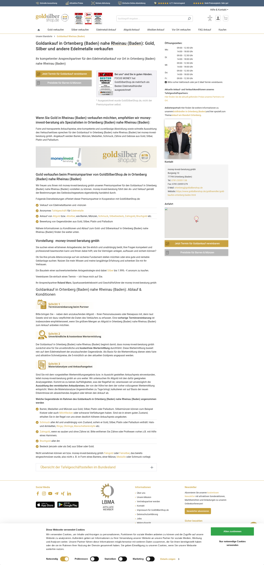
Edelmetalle (77, 210)
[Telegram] (57, 493)
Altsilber (70, 216)
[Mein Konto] (218, 18)
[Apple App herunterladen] (45, 504)
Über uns (141, 493)
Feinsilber (124, 453)
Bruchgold (141, 216)
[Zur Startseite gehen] (52, 18)
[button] (196, 219)
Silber (110, 270)
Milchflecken (66, 412)
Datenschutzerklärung (147, 514)
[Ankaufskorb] (225, 18)
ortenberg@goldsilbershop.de (188, 187)
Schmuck (103, 216)
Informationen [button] (143, 487)
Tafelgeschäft (59, 210)
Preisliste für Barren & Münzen (64, 82)
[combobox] (151, 19)
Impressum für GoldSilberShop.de (153, 510)
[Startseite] (39, 30)
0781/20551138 (179, 180)
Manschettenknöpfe (84, 426)
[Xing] (63, 493)
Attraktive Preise (76, 3)
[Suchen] (189, 19)
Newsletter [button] (191, 487)
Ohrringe (68, 426)
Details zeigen (167, 559)
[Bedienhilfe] (210, 18)
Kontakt (141, 506)
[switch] (94, 558)
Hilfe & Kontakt (218, 9)
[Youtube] (50, 493)
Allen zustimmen (232, 531)
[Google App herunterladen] (68, 504)
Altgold (56, 216)
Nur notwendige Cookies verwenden (232, 543)
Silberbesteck (116, 216)
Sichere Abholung (102, 3)
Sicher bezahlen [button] (193, 520)
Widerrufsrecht (144, 523)
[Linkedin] (69, 493)
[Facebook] (38, 493)
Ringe (60, 426)
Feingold (108, 453)
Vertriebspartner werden (148, 501)
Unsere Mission (144, 497)
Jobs (139, 518)
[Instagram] (44, 493)
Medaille (121, 456)
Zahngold (130, 216)
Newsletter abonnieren (198, 511)
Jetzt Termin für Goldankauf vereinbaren (64, 73)
